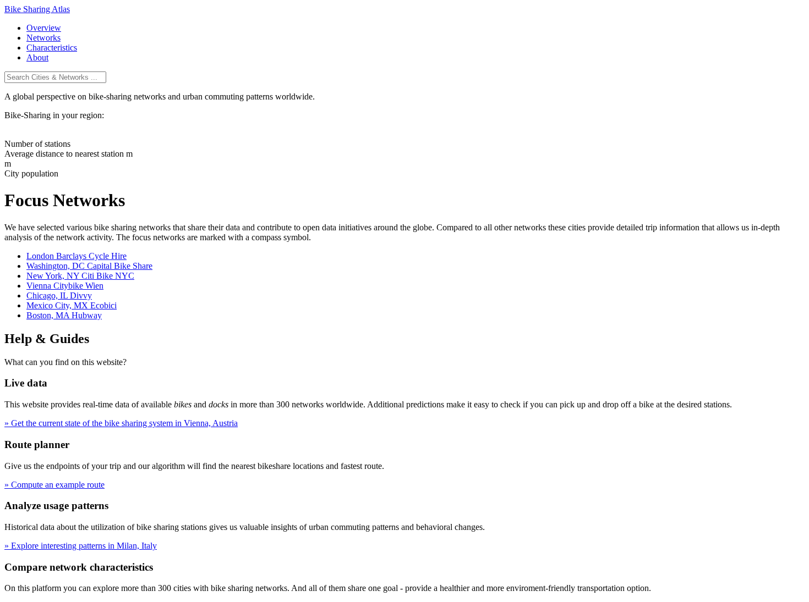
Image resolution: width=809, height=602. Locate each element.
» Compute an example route (54, 484)
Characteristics (51, 47)
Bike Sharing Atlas (37, 9)
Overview (43, 27)
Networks (43, 37)
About (37, 57)
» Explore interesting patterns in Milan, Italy (80, 545)
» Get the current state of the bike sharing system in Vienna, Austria (121, 423)
